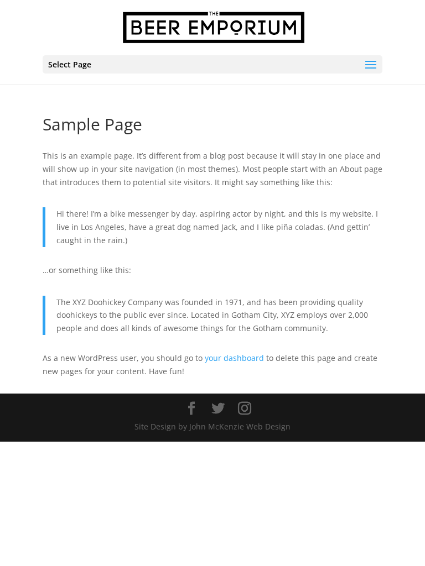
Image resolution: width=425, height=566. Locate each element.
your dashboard (234, 358)
